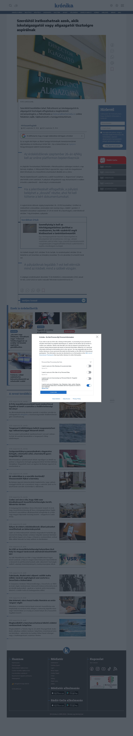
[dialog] (66, 368)
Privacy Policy (77, 398)
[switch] (89, 366)
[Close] (98, 337)
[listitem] (66, 362)
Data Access (66, 398)
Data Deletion (56, 398)
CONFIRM (53, 392)
